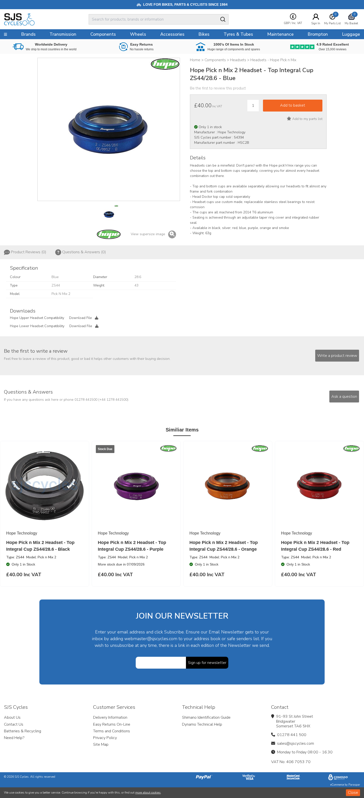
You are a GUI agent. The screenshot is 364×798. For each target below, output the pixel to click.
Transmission (63, 34)
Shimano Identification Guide (206, 717)
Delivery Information (110, 717)
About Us (12, 717)
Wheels (138, 34)
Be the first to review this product (218, 88)
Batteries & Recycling (22, 731)
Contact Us (13, 724)
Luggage (351, 34)
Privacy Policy (105, 738)
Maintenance (280, 34)
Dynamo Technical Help (202, 724)
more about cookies (148, 793)
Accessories (172, 34)
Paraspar (354, 785)
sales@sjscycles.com (295, 743)
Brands (28, 34)
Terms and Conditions (111, 731)
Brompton (318, 34)
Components (103, 34)
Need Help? (14, 738)
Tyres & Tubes (238, 34)
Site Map (100, 744)
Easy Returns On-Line (111, 724)
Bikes (203, 34)
